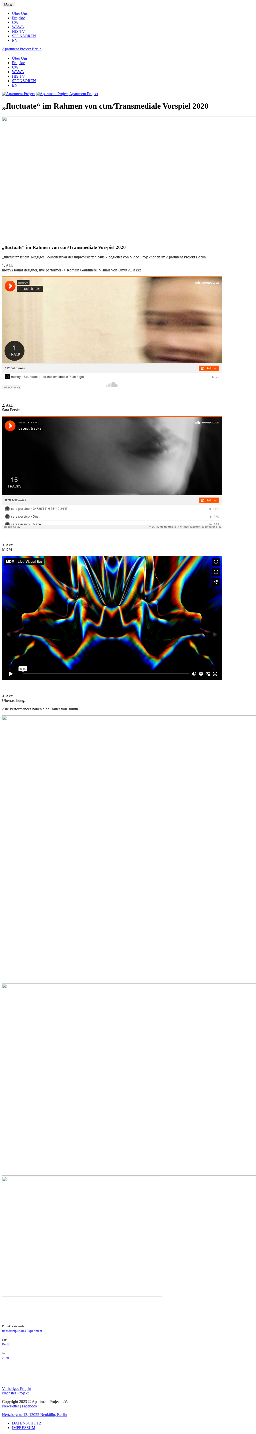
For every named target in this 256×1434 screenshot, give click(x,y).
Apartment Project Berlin (22, 49)
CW (15, 22)
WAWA (18, 27)
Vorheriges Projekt (16, 1388)
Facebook (29, 1406)
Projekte (18, 18)
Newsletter (10, 1406)
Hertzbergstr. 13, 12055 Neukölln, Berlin (34, 1414)
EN (15, 40)
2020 (5, 1358)
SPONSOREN (24, 36)
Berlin (6, 1344)
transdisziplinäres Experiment (22, 1331)
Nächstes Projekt (15, 1393)
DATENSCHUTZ (27, 1423)
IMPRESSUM (23, 1427)
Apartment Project (83, 94)
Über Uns (20, 13)
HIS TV (18, 31)
